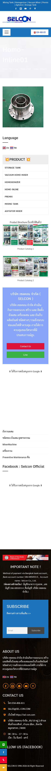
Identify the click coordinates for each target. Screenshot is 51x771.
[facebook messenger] (19, 686)
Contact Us (25, 346)
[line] (12, 686)
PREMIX (9, 196)
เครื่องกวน (7, 450)
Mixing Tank (8, 2)
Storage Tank (30, 4)
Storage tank (13, 168)
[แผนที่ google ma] (33, 686)
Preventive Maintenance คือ (16, 457)
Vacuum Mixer (34, 2)
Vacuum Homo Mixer (16, 175)
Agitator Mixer (13, 211)
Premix (45, 2)
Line (25, 354)
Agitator (19, 4)
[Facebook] (5, 686)
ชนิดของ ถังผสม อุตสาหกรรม (16, 437)
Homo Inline (12, 189)
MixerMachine (10, 444)
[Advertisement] (25, 398)
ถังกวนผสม (8, 431)
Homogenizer (20, 2)
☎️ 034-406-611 (40, 32)
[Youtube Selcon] (26, 686)
